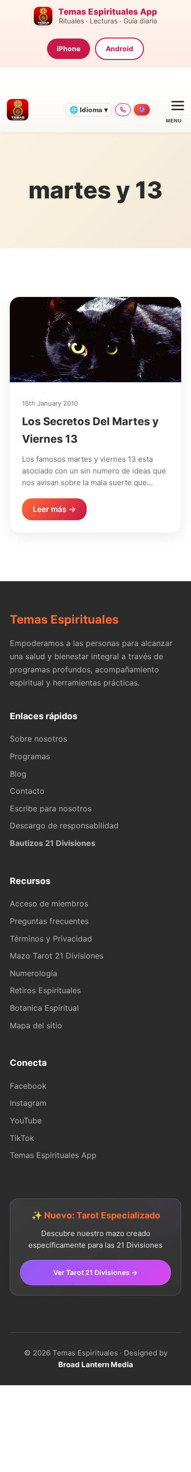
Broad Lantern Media (95, 1364)
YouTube (26, 1120)
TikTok (22, 1138)
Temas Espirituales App (53, 1155)
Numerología (33, 973)
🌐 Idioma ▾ (89, 110)
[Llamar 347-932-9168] (123, 109)
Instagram (28, 1103)
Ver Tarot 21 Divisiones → (95, 1272)
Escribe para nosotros (51, 808)
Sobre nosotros (38, 739)
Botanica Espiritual (44, 1008)
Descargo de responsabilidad (64, 825)
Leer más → (54, 509)
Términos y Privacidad (51, 938)
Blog (18, 774)
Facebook (28, 1086)
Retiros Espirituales (45, 990)
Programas (30, 756)
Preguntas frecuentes (49, 921)
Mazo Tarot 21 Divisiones (56, 956)
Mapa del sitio (36, 1025)
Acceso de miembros (49, 903)
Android (119, 48)
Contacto (27, 791)
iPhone (68, 48)
